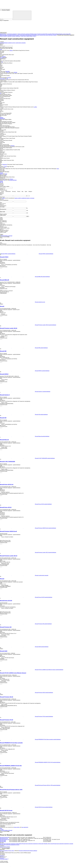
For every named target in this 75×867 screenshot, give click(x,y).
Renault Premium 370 (4, 839)
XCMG (34, 36)
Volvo (25, 36)
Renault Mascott (4, 439)
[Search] (22, 15)
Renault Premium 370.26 (6, 719)
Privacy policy (11, 850)
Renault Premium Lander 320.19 (8, 555)
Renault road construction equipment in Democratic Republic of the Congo (37, 843)
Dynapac (13, 36)
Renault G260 (3, 651)
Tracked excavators (41, 33)
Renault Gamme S (5, 394)
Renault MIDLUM (4, 280)
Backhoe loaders (15, 35)
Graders (54, 35)
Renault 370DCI (4, 257)
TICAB (22, 36)
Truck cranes (22, 35)
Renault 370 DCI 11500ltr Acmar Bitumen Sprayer (13, 673)
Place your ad (3, 293)
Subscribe (2, 826)
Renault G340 (3, 840)
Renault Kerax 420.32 (5, 507)
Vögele (27, 36)
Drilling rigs (36, 35)
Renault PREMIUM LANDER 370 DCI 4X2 (11, 765)
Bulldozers (2, 35)
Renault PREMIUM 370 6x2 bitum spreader (11, 742)
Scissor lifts (68, 33)
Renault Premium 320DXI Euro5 (8, 531)
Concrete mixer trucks (43, 35)
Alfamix (1, 36)
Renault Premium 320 (5, 627)
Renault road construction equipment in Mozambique (11, 843)
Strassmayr (18, 36)
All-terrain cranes (62, 33)
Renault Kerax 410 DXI (6, 600)
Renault (2, 306)
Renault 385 (3, 351)
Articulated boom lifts (29, 35)
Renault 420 (3, 417)
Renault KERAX (4, 374)
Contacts (8, 846)
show (1, 234)
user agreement (25, 827)
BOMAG (5, 36)
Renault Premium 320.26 (6, 697)
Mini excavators (48, 33)
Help (5, 846)
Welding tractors (33, 33)
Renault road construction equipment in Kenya (9, 844)
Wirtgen (31, 36)
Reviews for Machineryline (24, 850)
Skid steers (50, 35)
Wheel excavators (8, 35)
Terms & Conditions (4, 850)
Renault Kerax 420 (4, 838)
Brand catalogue (33, 850)
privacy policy (17, 827)
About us (2, 846)
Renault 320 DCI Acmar (6, 810)
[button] (37, 26)
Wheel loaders (55, 33)
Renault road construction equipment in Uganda (63, 843)
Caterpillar (9, 36)
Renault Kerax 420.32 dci (6, 484)
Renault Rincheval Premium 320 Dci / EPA (11, 789)
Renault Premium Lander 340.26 (8, 328)
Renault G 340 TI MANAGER (7, 461)
